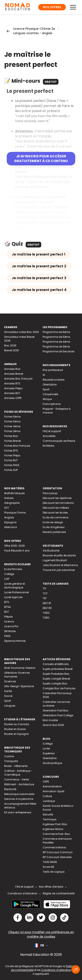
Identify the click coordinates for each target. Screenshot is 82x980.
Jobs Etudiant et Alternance (60, 565)
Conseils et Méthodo (56, 664)
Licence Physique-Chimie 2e (34, 29)
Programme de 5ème (56, 337)
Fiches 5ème (12, 421)
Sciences (10, 681)
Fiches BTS (11, 450)
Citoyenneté (50, 394)
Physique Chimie (15, 512)
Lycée (46, 748)
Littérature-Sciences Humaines (17, 674)
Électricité (10, 789)
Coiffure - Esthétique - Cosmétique (18, 772)
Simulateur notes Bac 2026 (21, 332)
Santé (8, 691)
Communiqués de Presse (59, 441)
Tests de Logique (53, 871)
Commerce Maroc (54, 847)
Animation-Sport (53, 791)
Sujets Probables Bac (56, 674)
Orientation (50, 384)
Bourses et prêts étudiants (59, 555)
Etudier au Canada (16, 724)
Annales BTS (12, 383)
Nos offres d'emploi (51, 886)
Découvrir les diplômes (57, 498)
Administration (52, 786)
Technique (49, 819)
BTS (6, 602)
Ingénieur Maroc (53, 829)
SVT (6, 508)
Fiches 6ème (12, 416)
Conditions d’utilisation (56, 970)
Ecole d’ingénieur (54, 527)
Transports (11, 761)
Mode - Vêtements (16, 766)
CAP (6, 579)
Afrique (47, 399)
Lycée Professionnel (16, 592)
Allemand (10, 527)
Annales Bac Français (18, 378)
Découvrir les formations (58, 503)
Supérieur (49, 753)
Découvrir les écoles (55, 512)
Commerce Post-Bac (56, 834)
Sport (46, 389)
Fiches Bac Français (17, 445)
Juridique (49, 801)
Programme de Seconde (58, 351)
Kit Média (48, 445)
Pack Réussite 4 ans (17, 550)
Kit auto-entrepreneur (17, 812)
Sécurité (48, 814)
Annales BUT (12, 393)
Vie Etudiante (51, 550)
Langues (9, 705)
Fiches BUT (11, 460)
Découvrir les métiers (56, 508)
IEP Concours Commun (58, 852)
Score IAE (48, 867)
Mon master (50, 720)
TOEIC (46, 613)
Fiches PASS (11, 465)
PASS (7, 636)
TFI (44, 588)
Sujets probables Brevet (58, 669)
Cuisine (9, 756)
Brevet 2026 (11, 350)
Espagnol (10, 522)
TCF (45, 593)
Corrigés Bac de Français (59, 688)
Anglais (9, 517)
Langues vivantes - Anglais (32, 33)
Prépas (8, 616)
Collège (9, 574)
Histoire (8, 498)
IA (44, 375)
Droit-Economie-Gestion (20, 668)
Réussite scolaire (53, 379)
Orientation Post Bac (56, 710)
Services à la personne (18, 799)
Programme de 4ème (56, 341)
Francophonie (52, 404)
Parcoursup (50, 493)
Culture (47, 796)
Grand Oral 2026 (53, 725)
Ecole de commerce (55, 517)
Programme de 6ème (56, 332)
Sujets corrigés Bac (55, 683)
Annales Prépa (13, 388)
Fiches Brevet (12, 441)
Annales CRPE (13, 398)
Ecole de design (53, 522)
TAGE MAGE (50, 862)
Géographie (12, 503)
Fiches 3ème (12, 431)
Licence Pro (11, 626)
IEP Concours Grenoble (57, 857)
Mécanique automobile (19, 794)
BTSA (7, 607)
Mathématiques (14, 493)
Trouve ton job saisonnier (59, 570)
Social (8, 696)
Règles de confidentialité (58, 893)
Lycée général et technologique (14, 585)
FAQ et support (52, 431)
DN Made (10, 631)
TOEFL (46, 617)
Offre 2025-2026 (14, 545)
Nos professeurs (53, 370)
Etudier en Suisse (15, 729)
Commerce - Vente (16, 779)
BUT (6, 612)
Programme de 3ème (56, 346)
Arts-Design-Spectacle (19, 686)
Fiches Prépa (12, 455)
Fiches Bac (11, 436)
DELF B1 (47, 603)
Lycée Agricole (13, 597)
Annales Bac (12, 369)
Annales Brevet (13, 374)
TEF (45, 598)
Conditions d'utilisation (22, 893)
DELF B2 (47, 608)
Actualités (49, 436)
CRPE (46, 781)
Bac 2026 (10, 345)
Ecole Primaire (13, 569)
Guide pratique (52, 763)
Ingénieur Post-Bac (55, 824)
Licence (9, 621)
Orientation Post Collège (58, 715)
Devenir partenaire (54, 532)
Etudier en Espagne (16, 734)
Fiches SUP (11, 470)
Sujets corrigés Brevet (56, 678)
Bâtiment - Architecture (19, 784)
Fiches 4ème (12, 426)
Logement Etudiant (55, 560)
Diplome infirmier (15, 641)
